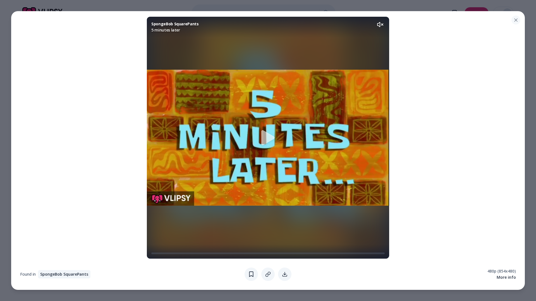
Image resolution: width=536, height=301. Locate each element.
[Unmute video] (380, 24)
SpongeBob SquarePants (64, 274)
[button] (268, 138)
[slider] (153, 253)
